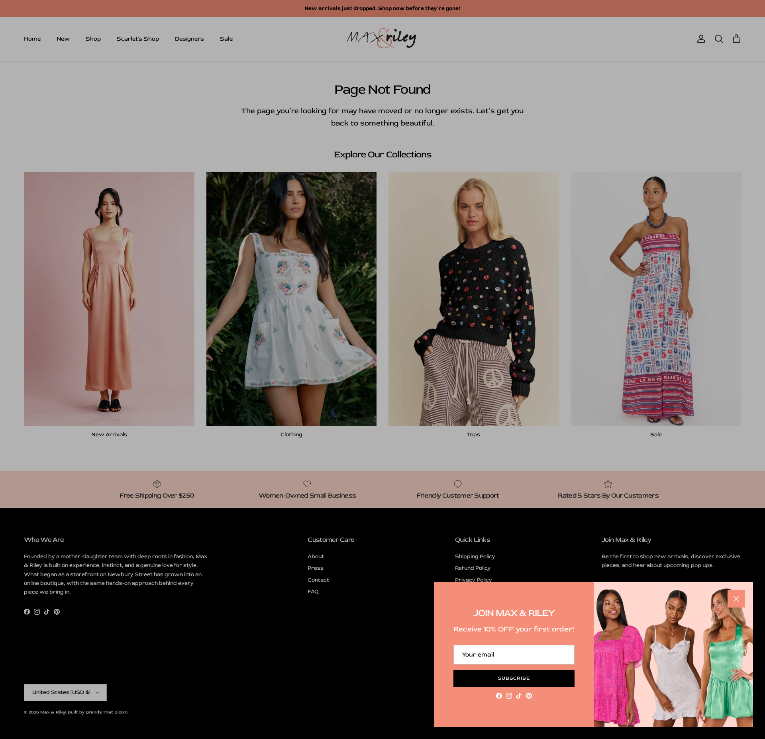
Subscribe (514, 678)
